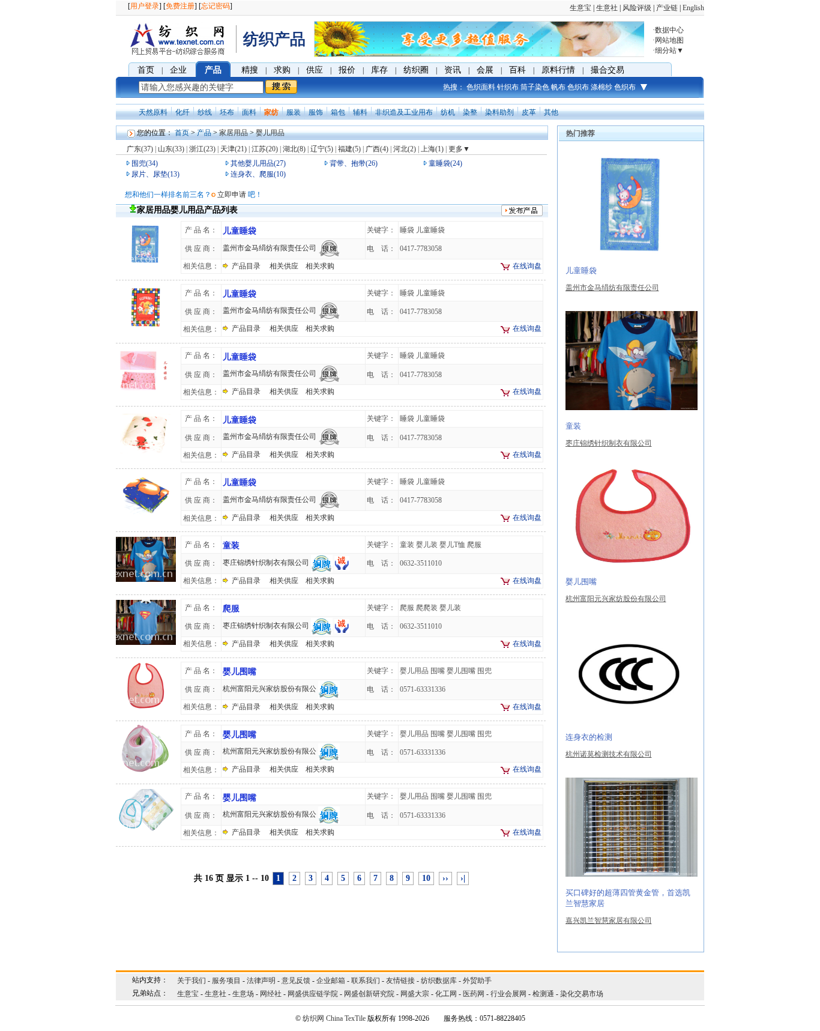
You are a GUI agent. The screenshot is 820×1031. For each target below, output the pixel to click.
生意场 (243, 994)
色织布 (578, 87)
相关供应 (284, 266)
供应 (314, 69)
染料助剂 (499, 112)
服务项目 (226, 980)
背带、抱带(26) (354, 163)
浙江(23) (202, 149)
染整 (470, 112)
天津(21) (233, 149)
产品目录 (246, 266)
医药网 (473, 994)
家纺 (271, 112)
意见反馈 (296, 980)
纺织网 (313, 1018)
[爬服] (146, 644)
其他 (551, 112)
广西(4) (377, 149)
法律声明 (261, 980)
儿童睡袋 (239, 230)
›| (462, 878)
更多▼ (459, 149)
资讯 (452, 69)
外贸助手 (477, 980)
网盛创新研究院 (369, 994)
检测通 (543, 994)
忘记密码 (215, 6)
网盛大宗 (414, 994)
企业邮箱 (330, 980)
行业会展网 (508, 994)
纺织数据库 (439, 980)
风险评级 (637, 8)
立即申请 (231, 194)
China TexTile (346, 1018)
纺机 (448, 112)
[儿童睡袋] (146, 266)
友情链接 (400, 980)
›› (445, 878)
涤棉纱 (601, 87)
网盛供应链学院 (313, 994)
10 (426, 878)
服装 (293, 112)
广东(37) (140, 149)
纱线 (204, 112)
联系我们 (365, 980)
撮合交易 (607, 69)
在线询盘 (527, 266)
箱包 (338, 112)
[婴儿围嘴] (146, 707)
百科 (517, 69)
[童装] (146, 581)
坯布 (227, 112)
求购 (282, 69)
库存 (379, 69)
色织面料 (480, 87)
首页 (145, 69)
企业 (178, 69)
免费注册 (180, 6)
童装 (231, 545)
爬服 (231, 608)
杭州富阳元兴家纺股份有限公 (269, 689)
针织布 (508, 87)
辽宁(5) (321, 149)
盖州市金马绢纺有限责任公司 (269, 248)
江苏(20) (265, 149)
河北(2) (404, 149)
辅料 (360, 112)
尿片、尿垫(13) (155, 174)
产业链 (667, 8)
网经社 (271, 994)
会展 (485, 69)
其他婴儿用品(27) (258, 163)
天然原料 (153, 112)
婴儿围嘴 (239, 671)
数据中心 (669, 30)
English (693, 8)
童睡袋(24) (445, 163)
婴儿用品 (270, 132)
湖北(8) (294, 149)
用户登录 (144, 6)
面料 (249, 112)
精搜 (249, 69)
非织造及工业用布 (404, 112)
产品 (213, 69)
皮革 (529, 112)
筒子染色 (534, 87)
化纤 (182, 112)
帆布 (558, 87)
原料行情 (558, 69)
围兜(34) (144, 163)
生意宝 (580, 8)
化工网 (446, 994)
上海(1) (432, 149)
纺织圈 (416, 69)
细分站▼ (669, 50)
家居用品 (233, 132)
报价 (347, 69)
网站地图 (669, 40)
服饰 (316, 112)
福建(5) (349, 149)
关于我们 (191, 980)
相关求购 (320, 266)
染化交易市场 (581, 994)
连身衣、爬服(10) (258, 174)
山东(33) (171, 149)
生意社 (607, 8)
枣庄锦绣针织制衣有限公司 (266, 562)
